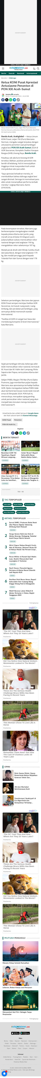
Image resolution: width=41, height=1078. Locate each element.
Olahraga (12, 78)
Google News (33, 413)
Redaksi (8, 94)
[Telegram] (14, 99)
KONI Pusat (6, 420)
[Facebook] (3, 99)
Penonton (18, 420)
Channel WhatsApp (29, 415)
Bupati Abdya (18, 504)
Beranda (4, 78)
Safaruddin (7, 504)
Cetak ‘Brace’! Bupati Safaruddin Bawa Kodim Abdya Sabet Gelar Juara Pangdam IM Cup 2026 (29, 457)
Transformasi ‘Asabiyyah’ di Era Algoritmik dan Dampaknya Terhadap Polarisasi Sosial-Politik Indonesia (25, 803)
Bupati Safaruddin (23, 512)
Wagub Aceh (8, 508)
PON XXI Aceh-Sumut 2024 (10, 424)
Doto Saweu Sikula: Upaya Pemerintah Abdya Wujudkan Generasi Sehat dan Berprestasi (25, 777)
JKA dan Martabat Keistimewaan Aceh (22, 788)
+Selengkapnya (33, 603)
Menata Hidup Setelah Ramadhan (16, 963)
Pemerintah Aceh (20, 508)
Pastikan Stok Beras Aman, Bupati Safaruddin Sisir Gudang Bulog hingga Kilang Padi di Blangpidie (22, 582)
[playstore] (25, 1034)
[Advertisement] (20, 33)
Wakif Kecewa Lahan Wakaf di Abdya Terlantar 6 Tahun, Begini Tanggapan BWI (21, 593)
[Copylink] (18, 99)
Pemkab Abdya (29, 504)
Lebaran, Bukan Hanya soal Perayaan (17, 987)
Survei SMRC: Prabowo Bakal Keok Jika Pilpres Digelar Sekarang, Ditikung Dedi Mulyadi (23, 525)
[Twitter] (6, 99)
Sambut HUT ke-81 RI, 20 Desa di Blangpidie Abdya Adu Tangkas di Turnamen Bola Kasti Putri (30, 480)
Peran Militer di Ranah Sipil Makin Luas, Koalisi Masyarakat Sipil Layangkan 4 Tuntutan (22, 559)
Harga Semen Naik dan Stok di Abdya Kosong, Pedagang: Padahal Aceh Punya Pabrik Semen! (22, 536)
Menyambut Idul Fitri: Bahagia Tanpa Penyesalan (17, 1013)
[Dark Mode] (34, 68)
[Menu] (3, 68)
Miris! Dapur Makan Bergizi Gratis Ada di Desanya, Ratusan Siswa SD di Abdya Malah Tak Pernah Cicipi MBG (23, 549)
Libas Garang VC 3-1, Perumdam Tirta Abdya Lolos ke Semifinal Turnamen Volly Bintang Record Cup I (10, 480)
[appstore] (15, 1034)
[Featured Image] (20, 115)
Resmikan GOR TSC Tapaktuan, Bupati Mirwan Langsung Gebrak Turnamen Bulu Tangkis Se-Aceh (10, 457)
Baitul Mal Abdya (9, 512)
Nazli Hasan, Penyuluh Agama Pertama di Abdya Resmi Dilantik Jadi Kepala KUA (22, 570)
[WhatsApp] (10, 99)
